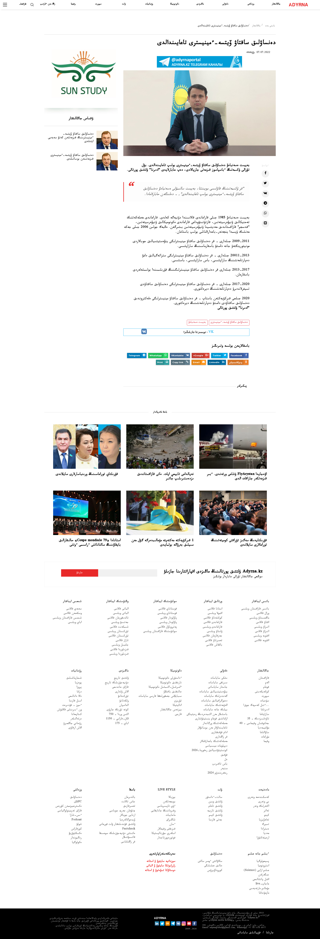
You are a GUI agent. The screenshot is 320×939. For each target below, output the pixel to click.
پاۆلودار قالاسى (168, 618)
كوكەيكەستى (262, 692)
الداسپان (124, 706)
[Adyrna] (300, 4)
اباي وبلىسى (75, 623)
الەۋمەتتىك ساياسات (216, 706)
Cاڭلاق (78, 802)
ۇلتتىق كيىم (215, 816)
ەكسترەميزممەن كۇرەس (68, 807)
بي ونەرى (263, 802)
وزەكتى (251, 4)
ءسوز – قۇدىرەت (72, 706)
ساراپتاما (264, 715)
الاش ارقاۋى (75, 728)
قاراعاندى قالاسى (213, 623)
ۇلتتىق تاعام (215, 807)
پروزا (79, 688)
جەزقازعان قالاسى (212, 636)
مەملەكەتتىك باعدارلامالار (213, 742)
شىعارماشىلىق (74, 678)
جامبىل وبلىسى (120, 645)
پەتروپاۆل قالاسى (167, 627)
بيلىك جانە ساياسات (215, 710)
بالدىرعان (129, 798)
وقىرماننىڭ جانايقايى (163, 811)
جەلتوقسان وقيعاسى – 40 (254, 724)
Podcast (76, 820)
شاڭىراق (170, 820)
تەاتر (266, 811)
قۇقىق (224, 755)
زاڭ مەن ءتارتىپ (47, 4)
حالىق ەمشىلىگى (213, 866)
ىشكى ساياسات (219, 678)
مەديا (266, 834)
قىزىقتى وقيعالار (166, 829)
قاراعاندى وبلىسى (212, 627)
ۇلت (124, 4)
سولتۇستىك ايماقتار (165, 602)
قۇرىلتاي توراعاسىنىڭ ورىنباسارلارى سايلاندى (87, 474)
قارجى (178, 715)
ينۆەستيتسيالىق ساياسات (213, 692)
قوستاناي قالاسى (167, 609)
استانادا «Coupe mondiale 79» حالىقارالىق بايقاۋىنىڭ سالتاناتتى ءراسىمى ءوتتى (90, 543)
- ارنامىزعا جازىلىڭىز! (198, 332)
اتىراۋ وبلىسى (261, 627)
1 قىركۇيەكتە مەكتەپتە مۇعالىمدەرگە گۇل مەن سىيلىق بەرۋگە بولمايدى (162, 543)
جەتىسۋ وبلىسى (120, 623)
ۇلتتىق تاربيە (214, 811)
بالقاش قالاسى (214, 645)
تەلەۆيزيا (264, 820)
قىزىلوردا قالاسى (119, 650)
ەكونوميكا (174, 4)
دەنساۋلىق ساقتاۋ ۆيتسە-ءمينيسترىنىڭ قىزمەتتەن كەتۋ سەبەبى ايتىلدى (71, 138)
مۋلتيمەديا (263, 728)
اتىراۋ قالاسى (262, 632)
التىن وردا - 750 (119, 715)
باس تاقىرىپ (219, 764)
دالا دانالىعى (75, 697)
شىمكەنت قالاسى (119, 627)
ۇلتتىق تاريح (121, 678)
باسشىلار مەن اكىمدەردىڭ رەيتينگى (206, 715)
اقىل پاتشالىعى (261, 880)
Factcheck (128, 829)
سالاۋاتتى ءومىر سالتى (210, 862)
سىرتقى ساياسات (217, 683)
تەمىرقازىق (129, 807)
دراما (79, 692)
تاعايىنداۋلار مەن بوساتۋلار (212, 728)
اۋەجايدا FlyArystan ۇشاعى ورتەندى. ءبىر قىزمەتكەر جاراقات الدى (237, 476)
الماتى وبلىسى (121, 614)
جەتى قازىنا (215, 820)
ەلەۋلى (225, 4)
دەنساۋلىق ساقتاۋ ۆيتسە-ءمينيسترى (229, 322)
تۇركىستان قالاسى (119, 636)
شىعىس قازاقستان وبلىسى (67, 618)
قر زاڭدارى (221, 737)
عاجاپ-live (262, 884)
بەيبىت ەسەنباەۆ (197, 322)
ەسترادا (265, 829)
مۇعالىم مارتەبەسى (259, 889)
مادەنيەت (264, 790)
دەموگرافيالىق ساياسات (214, 701)
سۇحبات (264, 701)
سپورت (98, 4)
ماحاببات (170, 816)
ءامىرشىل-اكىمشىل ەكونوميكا (165, 688)
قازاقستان (264, 678)
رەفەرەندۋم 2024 (217, 773)
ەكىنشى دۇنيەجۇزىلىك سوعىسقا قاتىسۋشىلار (117, 836)
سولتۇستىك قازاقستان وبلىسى (160, 632)
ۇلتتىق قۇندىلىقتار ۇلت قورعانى (117, 825)
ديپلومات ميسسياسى (216, 746)
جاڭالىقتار (276, 4)
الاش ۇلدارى (122, 692)
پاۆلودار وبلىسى (168, 623)
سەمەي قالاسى (74, 609)
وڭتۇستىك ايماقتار (117, 602)
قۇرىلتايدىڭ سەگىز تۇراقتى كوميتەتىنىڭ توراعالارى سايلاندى (239, 543)
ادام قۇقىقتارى (219, 733)
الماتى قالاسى (121, 609)
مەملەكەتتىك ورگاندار (215, 724)
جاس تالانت (128, 802)
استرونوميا (263, 866)
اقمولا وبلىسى (215, 614)
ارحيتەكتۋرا (263, 838)
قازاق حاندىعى (120, 688)
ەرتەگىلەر (76, 719)
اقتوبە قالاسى (261, 641)
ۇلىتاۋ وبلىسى (214, 632)
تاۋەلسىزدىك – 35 (258, 719)
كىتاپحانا (76, 715)
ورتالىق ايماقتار (213, 602)
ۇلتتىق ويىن (215, 802)
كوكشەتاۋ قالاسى (213, 618)
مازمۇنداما (264, 893)
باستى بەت (270, 26)
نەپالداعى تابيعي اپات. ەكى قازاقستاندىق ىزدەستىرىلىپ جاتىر (165, 476)
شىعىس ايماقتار (72, 602)
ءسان (172, 825)
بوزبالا (172, 798)
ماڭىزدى (200, 4)
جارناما (270, 933)
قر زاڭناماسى (128, 842)
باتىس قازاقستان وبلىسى (255, 609)
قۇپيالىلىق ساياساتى (249, 933)
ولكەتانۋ (124, 701)
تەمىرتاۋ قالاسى (213, 641)
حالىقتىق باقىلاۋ (173, 692)
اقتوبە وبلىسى (261, 636)
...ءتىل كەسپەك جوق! (256, 706)
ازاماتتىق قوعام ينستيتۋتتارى (211, 719)
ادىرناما (265, 710)
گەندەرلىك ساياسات (215, 697)
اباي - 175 (122, 724)
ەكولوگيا (77, 843)
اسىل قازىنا (75, 701)
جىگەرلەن (263, 875)
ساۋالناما (264, 733)
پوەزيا (78, 683)
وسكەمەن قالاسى (73, 614)
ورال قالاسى (262, 614)
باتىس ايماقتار (260, 602)
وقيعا (73, 4)
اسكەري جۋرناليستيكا (163, 834)
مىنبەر (224, 769)
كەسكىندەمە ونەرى (258, 798)
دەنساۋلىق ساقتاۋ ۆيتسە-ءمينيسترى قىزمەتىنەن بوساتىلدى (72, 157)
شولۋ (79, 825)
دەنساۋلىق (76, 798)
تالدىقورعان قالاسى (118, 618)
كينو (266, 816)
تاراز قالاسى (122, 641)
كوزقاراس (76, 829)
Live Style (166, 790)
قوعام (266, 688)
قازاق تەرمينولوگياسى (69, 811)
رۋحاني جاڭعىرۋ (72, 724)
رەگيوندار (76, 838)
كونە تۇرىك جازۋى (118, 710)
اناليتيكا (177, 706)
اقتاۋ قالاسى (262, 623)
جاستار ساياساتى (217, 688)
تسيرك (265, 825)
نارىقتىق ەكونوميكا (171, 683)
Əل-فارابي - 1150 (117, 719)
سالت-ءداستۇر (214, 798)
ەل (225, 760)
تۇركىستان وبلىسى (118, 632)
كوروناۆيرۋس (214, 871)
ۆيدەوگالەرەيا (127, 820)
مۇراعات (265, 737)
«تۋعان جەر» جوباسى (122, 811)
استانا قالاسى (215, 609)
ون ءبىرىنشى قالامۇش (69, 710)
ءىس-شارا (76, 816)
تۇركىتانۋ (123, 697)
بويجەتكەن (169, 802)
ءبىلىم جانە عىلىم (258, 854)
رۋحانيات (149, 4)
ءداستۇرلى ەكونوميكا (170, 678)
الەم (267, 683)
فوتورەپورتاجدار (166, 838)
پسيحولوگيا (262, 862)
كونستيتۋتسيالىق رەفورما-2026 (209, 751)
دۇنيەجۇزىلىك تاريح (117, 683)
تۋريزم (178, 701)
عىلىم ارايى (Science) (256, 871)
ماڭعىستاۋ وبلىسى (259, 618)
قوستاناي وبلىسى (167, 614)
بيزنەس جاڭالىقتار (171, 710)
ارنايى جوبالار (127, 816)
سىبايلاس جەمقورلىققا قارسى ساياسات (160, 697)
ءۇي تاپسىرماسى (166, 807)
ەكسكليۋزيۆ (75, 834)
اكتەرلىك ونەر (261, 807)
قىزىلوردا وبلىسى (119, 654)
